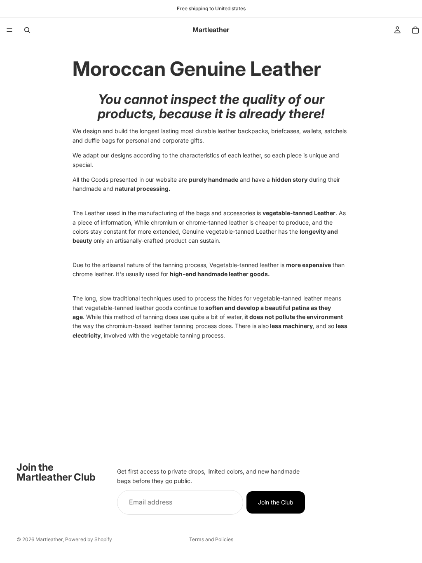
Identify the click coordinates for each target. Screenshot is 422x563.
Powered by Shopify (88, 539)
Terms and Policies (211, 539)
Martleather (49, 539)
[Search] (27, 30)
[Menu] (9, 30)
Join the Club (275, 502)
